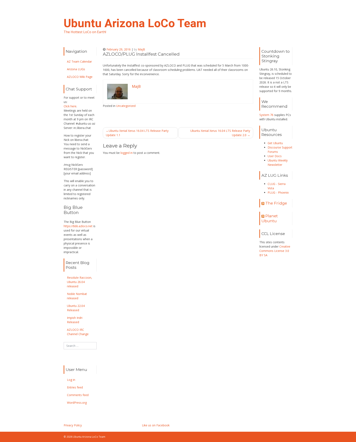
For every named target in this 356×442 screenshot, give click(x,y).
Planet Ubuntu (269, 218)
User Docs (275, 156)
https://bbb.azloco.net (78, 226)
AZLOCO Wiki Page (80, 77)
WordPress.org (77, 403)
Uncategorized (126, 106)
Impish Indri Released (74, 320)
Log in (71, 380)
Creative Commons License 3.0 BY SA (274, 250)
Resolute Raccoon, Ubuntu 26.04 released (79, 282)
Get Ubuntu (275, 143)
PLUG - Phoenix (278, 192)
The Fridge (276, 203)
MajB (141, 49)
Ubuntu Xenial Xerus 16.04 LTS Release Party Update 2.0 (220, 133)
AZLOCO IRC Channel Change (78, 332)
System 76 (266, 115)
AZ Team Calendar (79, 61)
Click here (70, 106)
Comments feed (78, 395)
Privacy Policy (73, 425)
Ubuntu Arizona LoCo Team (135, 23)
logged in (127, 153)
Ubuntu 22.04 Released (76, 308)
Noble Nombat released (77, 296)
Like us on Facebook (156, 425)
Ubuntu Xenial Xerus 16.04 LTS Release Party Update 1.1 (137, 133)
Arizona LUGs (76, 69)
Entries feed (75, 387)
